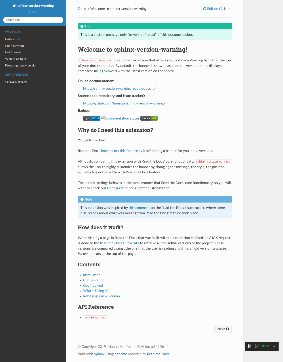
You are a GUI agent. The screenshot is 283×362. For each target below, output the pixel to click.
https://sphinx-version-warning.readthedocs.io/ (119, 88)
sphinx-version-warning (35, 6)
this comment (139, 208)
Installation (12, 39)
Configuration (14, 45)
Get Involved (13, 52)
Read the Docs (158, 354)
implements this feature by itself (126, 151)
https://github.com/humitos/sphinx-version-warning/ (124, 103)
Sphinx (99, 354)
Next (221, 329)
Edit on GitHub (218, 9)
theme (122, 354)
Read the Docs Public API (119, 243)
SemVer (110, 71)
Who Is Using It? (16, 59)
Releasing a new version (21, 65)
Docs (82, 9)
